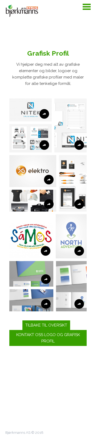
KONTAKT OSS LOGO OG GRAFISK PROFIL (48, 338)
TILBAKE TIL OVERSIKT (46, 325)
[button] (30, 109)
